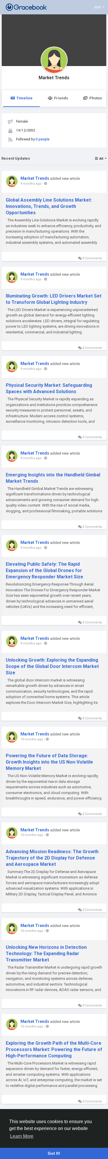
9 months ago (30, 184)
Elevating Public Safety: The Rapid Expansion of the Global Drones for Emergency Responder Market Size (44, 570)
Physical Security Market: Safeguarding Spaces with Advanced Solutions (49, 388)
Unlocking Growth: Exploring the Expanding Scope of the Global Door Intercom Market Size (52, 666)
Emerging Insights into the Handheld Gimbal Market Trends (53, 478)
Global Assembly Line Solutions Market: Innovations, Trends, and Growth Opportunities (49, 206)
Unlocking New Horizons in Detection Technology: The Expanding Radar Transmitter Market (46, 953)
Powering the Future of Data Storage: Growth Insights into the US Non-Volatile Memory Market (49, 762)
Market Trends (54, 77)
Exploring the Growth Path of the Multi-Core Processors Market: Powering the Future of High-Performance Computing (54, 1049)
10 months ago (31, 739)
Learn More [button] (21, 1136)
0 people (43, 139)
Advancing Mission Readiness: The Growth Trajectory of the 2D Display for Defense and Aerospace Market (52, 858)
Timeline (24, 98)
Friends (61, 98)
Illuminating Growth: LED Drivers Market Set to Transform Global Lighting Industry (53, 299)
